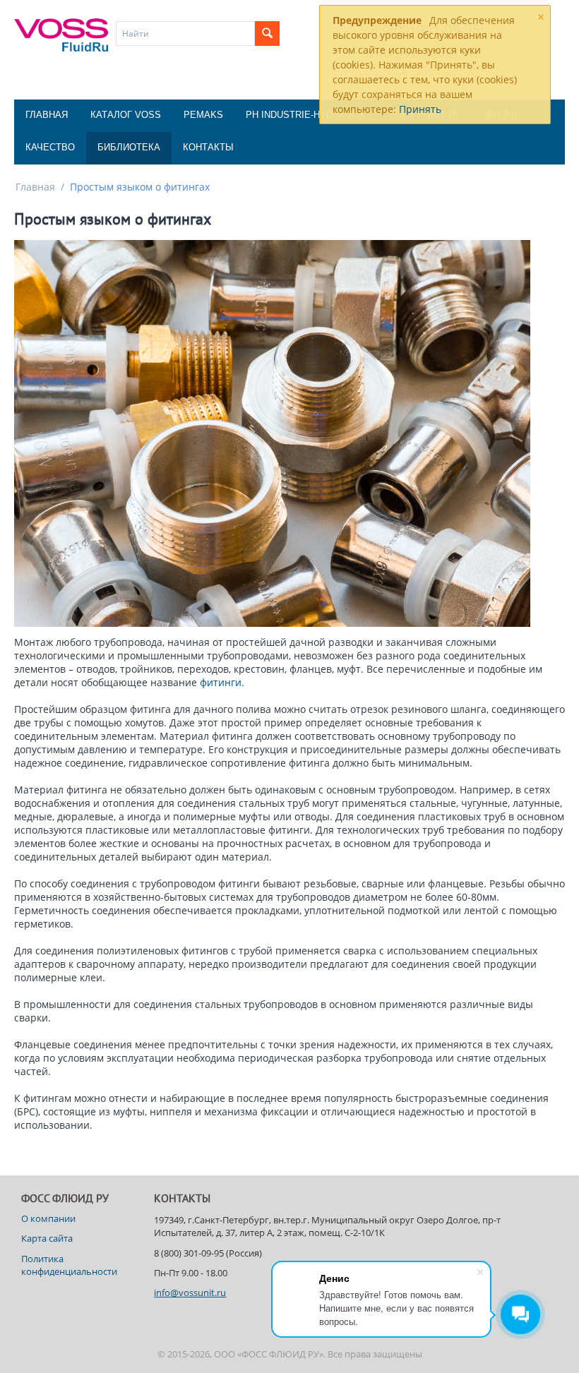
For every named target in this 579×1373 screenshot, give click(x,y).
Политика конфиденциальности (69, 1265)
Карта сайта (47, 1238)
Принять (420, 109)
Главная (46, 114)
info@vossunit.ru (190, 1292)
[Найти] (267, 33)
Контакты (208, 147)
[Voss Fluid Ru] (61, 34)
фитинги (220, 682)
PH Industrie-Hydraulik (306, 114)
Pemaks (203, 114)
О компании (48, 1218)
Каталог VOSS (125, 114)
